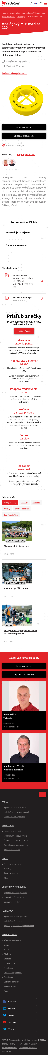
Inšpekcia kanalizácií (12, 831)
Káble (5, 802)
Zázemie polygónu (11, 982)
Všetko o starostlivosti (13, 940)
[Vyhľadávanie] (41, 3)
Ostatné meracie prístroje (14, 817)
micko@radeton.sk (11, 727)
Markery (21, 17)
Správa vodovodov (12, 902)
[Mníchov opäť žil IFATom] (17, 565)
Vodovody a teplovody (20, 13)
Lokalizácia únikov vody (14, 897)
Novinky (24, 503)
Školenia (36, 503)
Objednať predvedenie (24, 136)
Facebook (12, 1002)
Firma (5, 859)
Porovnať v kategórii (15, 145)
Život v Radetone (22, 509)
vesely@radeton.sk (11, 778)
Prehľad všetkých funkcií (14, 73)
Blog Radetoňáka (10, 515)
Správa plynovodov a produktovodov (19, 926)
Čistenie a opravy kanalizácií (16, 840)
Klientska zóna (10, 986)
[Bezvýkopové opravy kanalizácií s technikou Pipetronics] (17, 607)
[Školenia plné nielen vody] (17, 523)
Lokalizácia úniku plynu (14, 921)
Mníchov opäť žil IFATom (16, 588)
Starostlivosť (9, 935)
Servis (6, 945)
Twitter (11, 1015)
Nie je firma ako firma (13, 864)
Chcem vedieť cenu (24, 127)
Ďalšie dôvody (24, 331)
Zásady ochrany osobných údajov (16, 1044)
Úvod (4, 13)
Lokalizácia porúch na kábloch (16, 812)
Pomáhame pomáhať (13, 973)
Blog (9, 625)
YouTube (12, 1022)
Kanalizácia (8, 826)
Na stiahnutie (9, 963)
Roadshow (8, 968)
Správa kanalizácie (12, 850)
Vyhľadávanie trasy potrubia (15, 836)
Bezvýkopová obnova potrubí (16, 845)
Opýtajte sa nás (26, 154)
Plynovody (7, 911)
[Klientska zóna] (31, 3)
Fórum (6, 991)
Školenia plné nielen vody (16, 546)
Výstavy (6, 509)
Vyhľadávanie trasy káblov (15, 808)
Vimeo (11, 1029)
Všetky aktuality (9, 503)
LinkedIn (11, 1008)
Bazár (6, 950)
